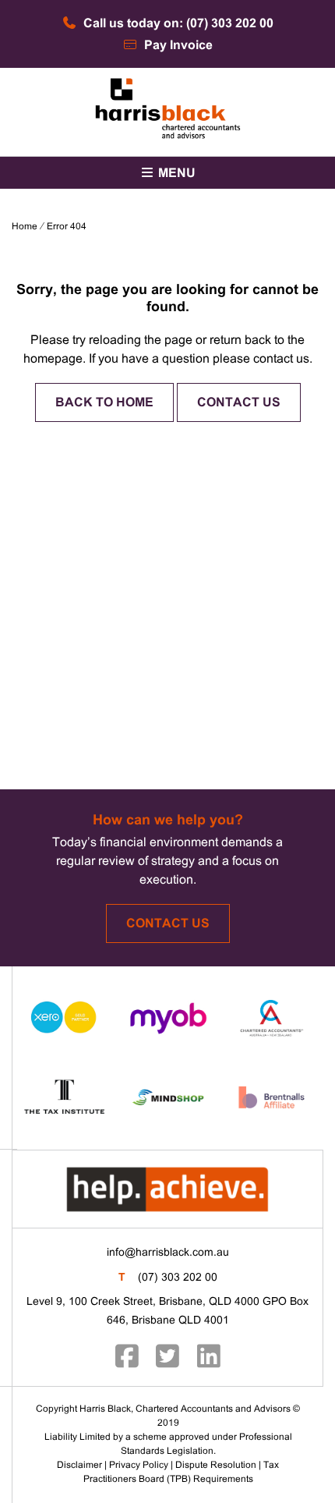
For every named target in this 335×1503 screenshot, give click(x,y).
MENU (175, 173)
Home (24, 227)
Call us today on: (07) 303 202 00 (176, 24)
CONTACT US (238, 403)
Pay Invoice (177, 45)
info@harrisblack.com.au (168, 1253)
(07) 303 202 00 (177, 1278)
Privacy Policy (138, 1465)
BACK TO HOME (104, 403)
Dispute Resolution (215, 1465)
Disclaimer (79, 1465)
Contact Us (168, 924)
